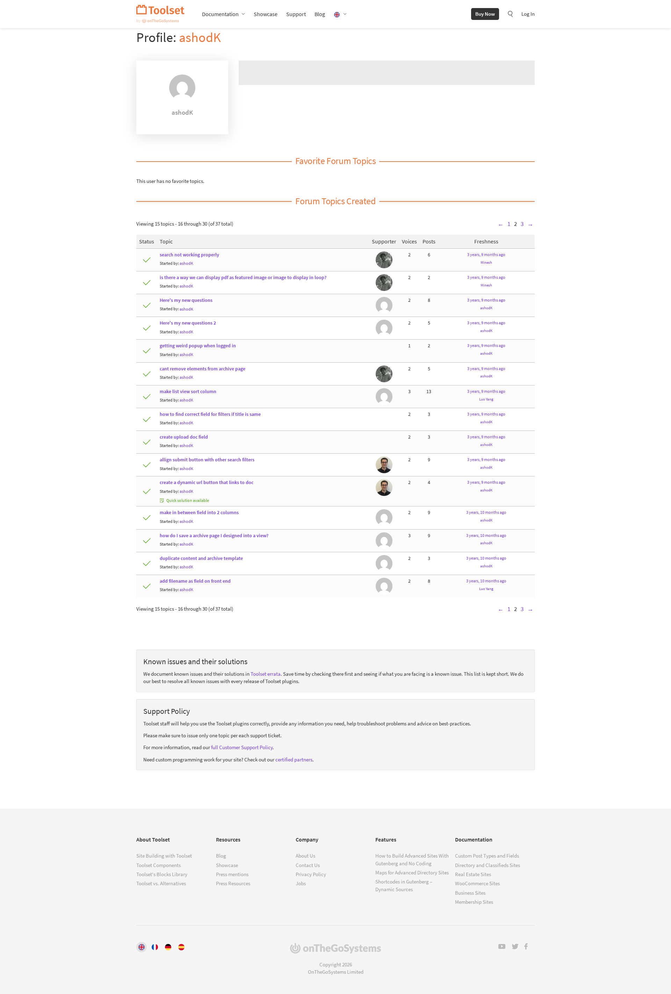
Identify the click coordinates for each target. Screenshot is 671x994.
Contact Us (308, 865)
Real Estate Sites (473, 874)
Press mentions (232, 874)
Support (296, 13)
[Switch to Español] (181, 947)
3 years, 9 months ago (486, 254)
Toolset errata (266, 673)
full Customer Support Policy (242, 747)
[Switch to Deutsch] (168, 947)
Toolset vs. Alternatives (161, 883)
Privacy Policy (311, 874)
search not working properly (189, 255)
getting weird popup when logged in (198, 346)
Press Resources (233, 883)
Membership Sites (474, 902)
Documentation (220, 13)
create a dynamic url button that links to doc (206, 482)
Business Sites (470, 892)
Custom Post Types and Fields (487, 855)
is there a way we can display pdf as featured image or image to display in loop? (243, 278)
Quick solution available (187, 500)
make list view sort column (188, 392)
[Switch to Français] (155, 947)
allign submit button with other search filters (207, 460)
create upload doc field (184, 437)
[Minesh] (384, 259)
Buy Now (485, 13)
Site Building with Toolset (164, 855)
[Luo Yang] (384, 305)
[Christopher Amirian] (384, 464)
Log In (528, 13)
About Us (305, 855)
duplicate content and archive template (201, 558)
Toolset (160, 14)
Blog (320, 13)
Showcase (265, 13)
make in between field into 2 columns (199, 513)
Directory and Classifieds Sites (487, 865)
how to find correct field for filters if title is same (210, 414)
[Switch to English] (141, 947)
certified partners (293, 759)
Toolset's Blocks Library (161, 874)
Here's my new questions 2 (188, 323)
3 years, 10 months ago (486, 512)
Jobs (301, 883)
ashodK (200, 37)
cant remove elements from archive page (202, 369)
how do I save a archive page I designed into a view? (214, 536)
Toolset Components (158, 865)
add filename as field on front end (195, 581)
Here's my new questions (186, 300)
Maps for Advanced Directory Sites (412, 872)
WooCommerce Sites (477, 883)
